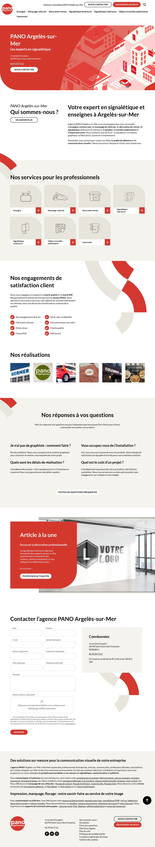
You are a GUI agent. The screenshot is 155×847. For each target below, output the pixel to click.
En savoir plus (24, 120)
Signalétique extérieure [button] (80, 11)
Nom (14, 628)
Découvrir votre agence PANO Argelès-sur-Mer (63, 4)
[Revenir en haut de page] (147, 800)
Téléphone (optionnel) (54, 663)
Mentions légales (87, 828)
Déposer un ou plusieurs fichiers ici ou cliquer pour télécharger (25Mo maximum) (42, 707)
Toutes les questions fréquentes (77, 492)
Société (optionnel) (53, 640)
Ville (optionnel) (18, 663)
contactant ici (70, 724)
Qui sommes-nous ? (88, 819)
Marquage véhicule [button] (37, 11)
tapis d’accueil (126, 803)
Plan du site (84, 831)
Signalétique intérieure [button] (105, 11)
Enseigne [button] (21, 11)
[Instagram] (57, 834)
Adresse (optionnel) (20, 651)
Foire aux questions (88, 825)
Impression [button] (22, 16)
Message (16, 674)
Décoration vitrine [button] (58, 11)
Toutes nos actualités (35, 576)
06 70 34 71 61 (17, 63)
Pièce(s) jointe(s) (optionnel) (23, 695)
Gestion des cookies (88, 839)
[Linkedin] (52, 834)
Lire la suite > (26, 568)
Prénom (49, 628)
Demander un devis (127, 4)
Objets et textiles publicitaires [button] (133, 11)
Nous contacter (98, 4)
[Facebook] (47, 834)
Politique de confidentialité (92, 834)
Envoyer (19, 732)
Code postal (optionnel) (55, 651)
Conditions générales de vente (93, 836)
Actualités (84, 822)
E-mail (15, 640)
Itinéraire (93, 649)
